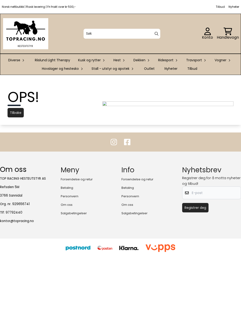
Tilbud (192, 68)
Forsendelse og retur (77, 179)
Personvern (69, 196)
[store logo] (25, 33)
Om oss (66, 205)
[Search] (156, 34)
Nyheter (171, 68)
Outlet (149, 68)
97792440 (14, 212)
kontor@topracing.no (17, 221)
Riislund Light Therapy (52, 60)
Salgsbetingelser (74, 213)
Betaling (67, 188)
